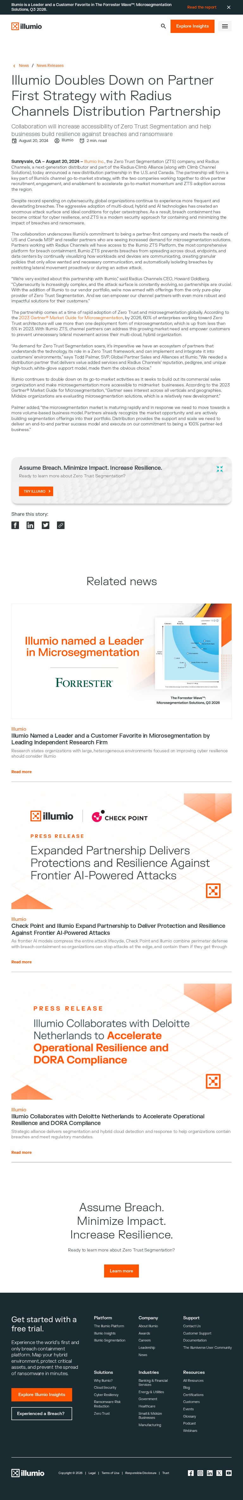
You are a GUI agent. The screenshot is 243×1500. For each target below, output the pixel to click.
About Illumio (148, 1326)
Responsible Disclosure (140, 1473)
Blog (186, 1388)
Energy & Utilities (151, 1392)
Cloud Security (105, 1388)
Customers (191, 1402)
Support (191, 1318)
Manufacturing (150, 1425)
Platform (103, 1318)
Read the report (201, 7)
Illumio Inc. (94, 161)
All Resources (193, 1381)
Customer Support (197, 1333)
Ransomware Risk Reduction (107, 1404)
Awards (144, 1333)
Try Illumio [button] (35, 491)
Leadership (147, 1348)
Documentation (195, 1340)
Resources (194, 1372)
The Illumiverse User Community (207, 1348)
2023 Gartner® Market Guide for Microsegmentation (71, 317)
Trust (165, 1473)
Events (188, 1409)
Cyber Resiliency (106, 1395)
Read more (21, 771)
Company (148, 1318)
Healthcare (147, 1406)
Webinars (190, 1431)
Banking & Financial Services (153, 1383)
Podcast (189, 1423)
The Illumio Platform (109, 1326)
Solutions (103, 1372)
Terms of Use (110, 1473)
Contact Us (192, 1326)
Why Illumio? (103, 1381)
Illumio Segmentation (109, 1340)
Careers (145, 1340)
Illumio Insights (104, 1333)
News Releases (50, 65)
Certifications (193, 1395)
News (24, 65)
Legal (92, 1473)
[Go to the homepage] (26, 26)
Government (148, 1399)
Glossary (189, 1416)
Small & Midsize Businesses (150, 1416)
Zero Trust (102, 1414)
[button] (163, 26)
